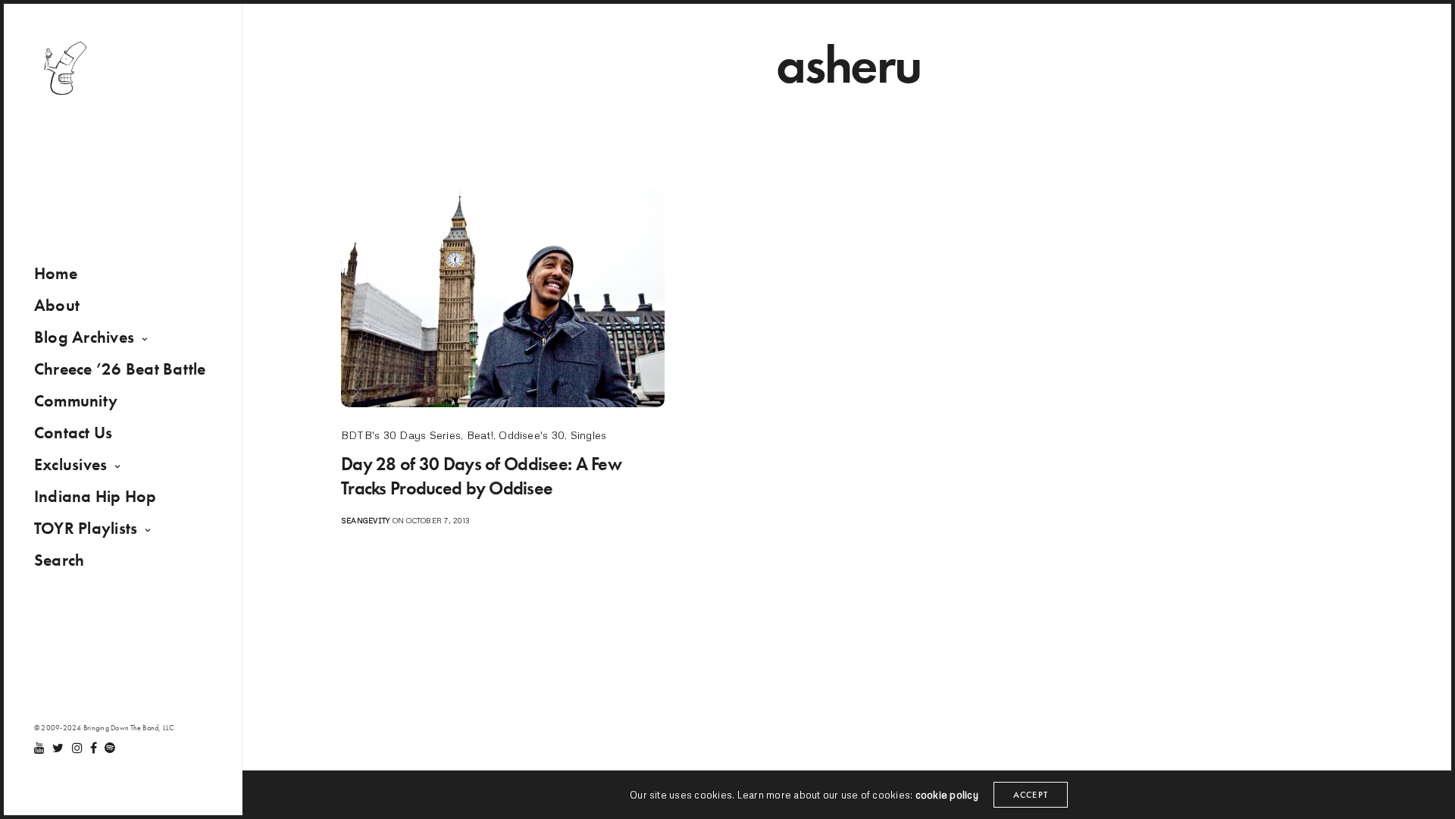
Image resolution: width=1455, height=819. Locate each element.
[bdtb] (64, 68)
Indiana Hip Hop (95, 496)
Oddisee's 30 (532, 434)
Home (55, 273)
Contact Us (73, 433)
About (57, 305)
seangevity (365, 520)
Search (59, 560)
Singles (589, 434)
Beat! (480, 434)
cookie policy (946, 795)
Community (75, 401)
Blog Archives (84, 337)
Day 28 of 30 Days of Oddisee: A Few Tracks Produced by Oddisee (481, 475)
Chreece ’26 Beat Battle (120, 369)
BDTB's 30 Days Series (401, 434)
